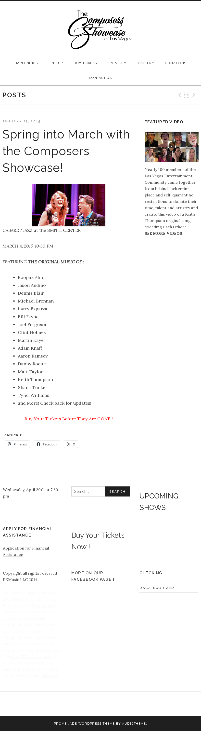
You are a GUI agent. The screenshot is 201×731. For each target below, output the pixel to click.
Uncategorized (157, 588)
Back (187, 95)
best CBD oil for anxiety (33, 656)
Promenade (65, 723)
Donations (176, 63)
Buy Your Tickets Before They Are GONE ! (69, 419)
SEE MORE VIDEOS (163, 233)
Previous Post (179, 95)
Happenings (26, 63)
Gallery (146, 63)
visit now (49, 675)
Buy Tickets (85, 63)
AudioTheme (134, 723)
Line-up (56, 63)
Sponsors (117, 63)
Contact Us (100, 78)
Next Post (195, 95)
